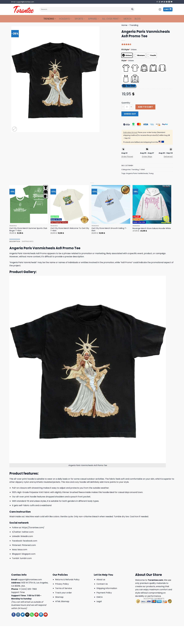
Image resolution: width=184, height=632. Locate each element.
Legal (99, 601)
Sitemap (59, 597)
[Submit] (132, 9)
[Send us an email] (164, 2)
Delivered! (168, 156)
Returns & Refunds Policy (67, 579)
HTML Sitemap (62, 601)
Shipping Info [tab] (27, 241)
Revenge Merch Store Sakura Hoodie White (152, 228)
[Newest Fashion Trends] (23, 9)
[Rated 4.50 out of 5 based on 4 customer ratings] (147, 44)
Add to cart (145, 106)
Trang (151, 173)
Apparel (92, 18)
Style (124, 60)
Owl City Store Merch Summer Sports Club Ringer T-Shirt (28, 229)
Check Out (130, 114)
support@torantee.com (30, 579)
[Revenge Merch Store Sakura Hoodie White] (152, 204)
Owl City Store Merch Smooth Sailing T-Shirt (109, 229)
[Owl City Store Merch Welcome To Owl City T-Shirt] (69, 204)
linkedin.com (27, 536)
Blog (138, 18)
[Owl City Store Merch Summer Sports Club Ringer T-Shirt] (28, 204)
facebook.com (30, 540)
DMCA (100, 597)
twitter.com (28, 531)
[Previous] (9, 212)
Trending (48, 18)
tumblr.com (26, 558)
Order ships (147, 156)
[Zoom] (14, 129)
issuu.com (22, 549)
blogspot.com (28, 553)
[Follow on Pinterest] (166, 2)
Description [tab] (14, 241)
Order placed (127, 156)
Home (124, 25)
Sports (79, 18)
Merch (127, 18)
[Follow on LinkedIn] (169, 2)
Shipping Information (107, 588)
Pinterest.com (29, 545)
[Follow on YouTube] (171, 2)
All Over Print (110, 18)
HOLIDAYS (64, 18)
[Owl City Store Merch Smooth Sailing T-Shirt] (110, 204)
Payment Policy (104, 592)
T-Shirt (142, 169)
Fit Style (125, 49)
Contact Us (102, 583)
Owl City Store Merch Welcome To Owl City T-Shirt (69, 229)
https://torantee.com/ (33, 527)
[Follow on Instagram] (159, 2)
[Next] (171, 212)
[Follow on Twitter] (162, 2)
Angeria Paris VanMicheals (137, 173)
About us (101, 579)
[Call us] (32, 614)
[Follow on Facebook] (157, 2)
